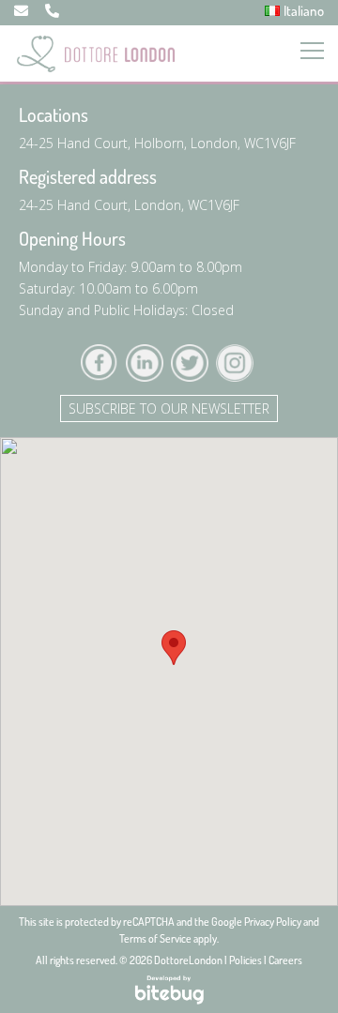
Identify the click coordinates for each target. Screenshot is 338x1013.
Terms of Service (155, 938)
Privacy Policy (272, 922)
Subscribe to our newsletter (169, 408)
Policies (245, 960)
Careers (285, 960)
